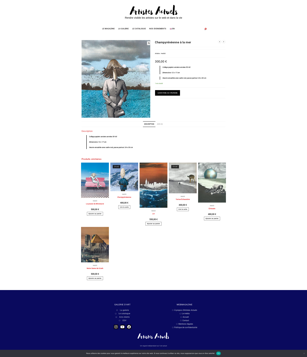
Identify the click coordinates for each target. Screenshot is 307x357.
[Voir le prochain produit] (223, 41)
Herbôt (163, 53)
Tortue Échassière (183, 199)
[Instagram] (116, 327)
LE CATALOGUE (139, 29)
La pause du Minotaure (95, 204)
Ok (218, 353)
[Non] (304, 353)
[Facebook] (129, 327)
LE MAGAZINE (108, 29)
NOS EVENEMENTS (157, 29)
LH (153, 214)
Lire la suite (124, 207)
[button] (149, 43)
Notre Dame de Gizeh (95, 268)
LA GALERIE (123, 29)
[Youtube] (122, 327)
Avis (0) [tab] (160, 124)
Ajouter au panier (167, 93)
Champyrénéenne (124, 197)
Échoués (212, 209)
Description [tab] (149, 124)
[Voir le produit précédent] (219, 41)
